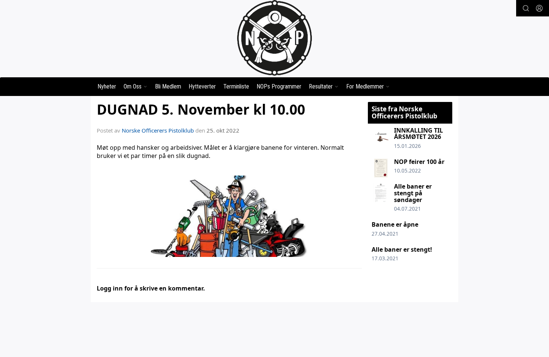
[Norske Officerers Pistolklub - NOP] (274, 38)
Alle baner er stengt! (402, 249)
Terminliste (236, 86)
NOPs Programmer (279, 86)
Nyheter (106, 86)
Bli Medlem (168, 86)
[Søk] (526, 8)
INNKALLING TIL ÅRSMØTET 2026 (418, 133)
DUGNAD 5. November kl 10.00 (201, 109)
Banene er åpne (395, 224)
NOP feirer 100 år (419, 162)
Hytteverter (202, 86)
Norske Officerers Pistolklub (158, 130)
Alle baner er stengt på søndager (413, 193)
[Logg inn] (539, 8)
